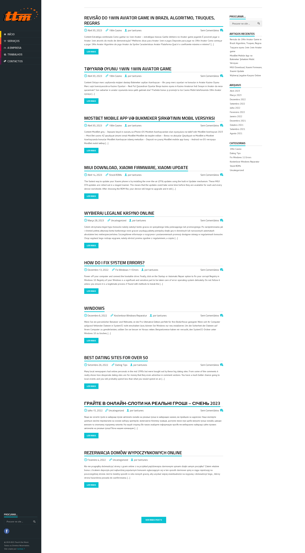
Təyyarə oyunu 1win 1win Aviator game (127, 68)
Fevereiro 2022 (237, 112)
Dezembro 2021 (238, 120)
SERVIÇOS (13, 41)
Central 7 (21, 549)
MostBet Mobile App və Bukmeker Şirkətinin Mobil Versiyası (149, 118)
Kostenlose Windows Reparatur (130, 315)
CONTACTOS (15, 61)
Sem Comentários (209, 30)
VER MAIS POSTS (154, 519)
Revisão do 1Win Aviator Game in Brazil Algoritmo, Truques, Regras (149, 20)
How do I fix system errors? (114, 262)
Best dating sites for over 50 (116, 357)
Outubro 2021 (236, 125)
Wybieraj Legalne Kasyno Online (119, 213)
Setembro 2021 (237, 129)
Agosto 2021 (236, 133)
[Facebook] (6, 531)
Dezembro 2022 (238, 99)
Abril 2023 (235, 90)
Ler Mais (91, 51)
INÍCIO (11, 34)
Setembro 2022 (237, 103)
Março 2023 (236, 95)
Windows (94, 308)
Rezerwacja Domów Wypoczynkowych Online (133, 452)
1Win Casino (115, 30)
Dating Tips (121, 365)
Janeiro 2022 (236, 116)
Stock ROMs (115, 175)
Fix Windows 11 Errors (127, 270)
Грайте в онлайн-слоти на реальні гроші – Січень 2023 (152, 403)
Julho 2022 (235, 107)
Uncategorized (118, 220)
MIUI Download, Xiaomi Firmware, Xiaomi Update (136, 167)
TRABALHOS (14, 54)
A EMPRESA (14, 48)
